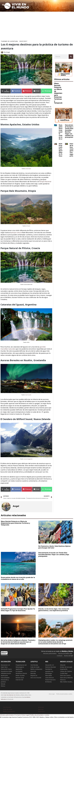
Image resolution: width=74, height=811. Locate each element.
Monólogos (48, 673)
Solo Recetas (34, 665)
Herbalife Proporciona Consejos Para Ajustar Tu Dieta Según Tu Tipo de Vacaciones (18, 610)
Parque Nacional (45, 181)
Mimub (3, 684)
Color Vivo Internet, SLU (10, 695)
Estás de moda (35, 667)
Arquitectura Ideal (6, 671)
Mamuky (33, 673)
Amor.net (33, 671)
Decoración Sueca (6, 669)
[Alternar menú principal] (70, 6)
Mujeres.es (34, 675)
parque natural (16, 232)
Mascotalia (48, 675)
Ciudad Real (63, 673)
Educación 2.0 (49, 665)
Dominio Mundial (50, 667)
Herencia (63, 680)
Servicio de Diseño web (65, 653)
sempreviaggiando (28, 459)
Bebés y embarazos (36, 669)
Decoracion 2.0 (5, 665)
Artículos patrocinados (49, 653)
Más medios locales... (66, 682)
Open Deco (4, 667)
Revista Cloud (20, 677)
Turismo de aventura (9, 41)
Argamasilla (63, 669)
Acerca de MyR (68, 655)
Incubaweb (19, 671)
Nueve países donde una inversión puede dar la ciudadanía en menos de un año (18, 578)
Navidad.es (48, 669)
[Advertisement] (37, 25)
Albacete (62, 665)
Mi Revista (48, 682)
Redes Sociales (20, 675)
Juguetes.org (49, 671)
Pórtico (3, 686)
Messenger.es (20, 667)
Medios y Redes (67, 651)
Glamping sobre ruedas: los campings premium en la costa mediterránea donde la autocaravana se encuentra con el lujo (55, 642)
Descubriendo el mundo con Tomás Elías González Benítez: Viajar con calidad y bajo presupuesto (53, 554)
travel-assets (28, 394)
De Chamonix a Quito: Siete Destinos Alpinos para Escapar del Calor (54, 547)
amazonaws (28, 168)
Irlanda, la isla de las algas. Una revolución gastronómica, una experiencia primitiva (53, 610)
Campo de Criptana (66, 671)
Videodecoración (6, 673)
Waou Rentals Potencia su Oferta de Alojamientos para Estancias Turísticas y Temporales (59, 93)
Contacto (59, 655)
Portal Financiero (50, 680)
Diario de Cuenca (65, 675)
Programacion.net (21, 665)
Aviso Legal (52, 694)
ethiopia (28, 226)
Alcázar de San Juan (66, 667)
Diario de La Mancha (66, 677)
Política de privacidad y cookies (64, 694)
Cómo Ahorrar (49, 677)
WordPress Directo (21, 673)
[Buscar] (71, 56)
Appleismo (19, 669)
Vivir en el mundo (36, 677)
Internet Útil (19, 680)
